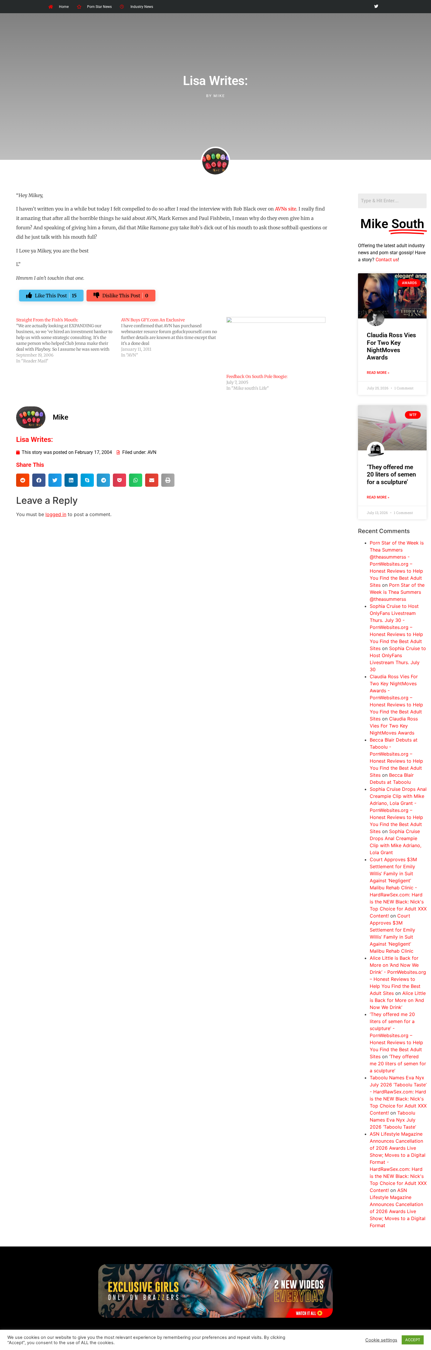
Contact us (387, 259)
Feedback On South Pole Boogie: (257, 376)
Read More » (378, 373)
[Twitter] (376, 6)
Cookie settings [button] (381, 1340)
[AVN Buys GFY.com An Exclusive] (173, 337)
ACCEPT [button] (412, 1339)
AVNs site (285, 209)
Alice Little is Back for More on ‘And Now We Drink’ (398, 1000)
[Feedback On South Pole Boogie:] (275, 345)
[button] (22, 480)
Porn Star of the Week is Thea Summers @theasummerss (397, 592)
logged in (55, 514)
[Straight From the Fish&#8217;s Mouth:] (68, 340)
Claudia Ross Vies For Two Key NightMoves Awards (391, 346)
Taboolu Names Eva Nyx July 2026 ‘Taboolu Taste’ (393, 1120)
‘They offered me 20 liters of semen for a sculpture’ (391, 474)
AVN (151, 452)
